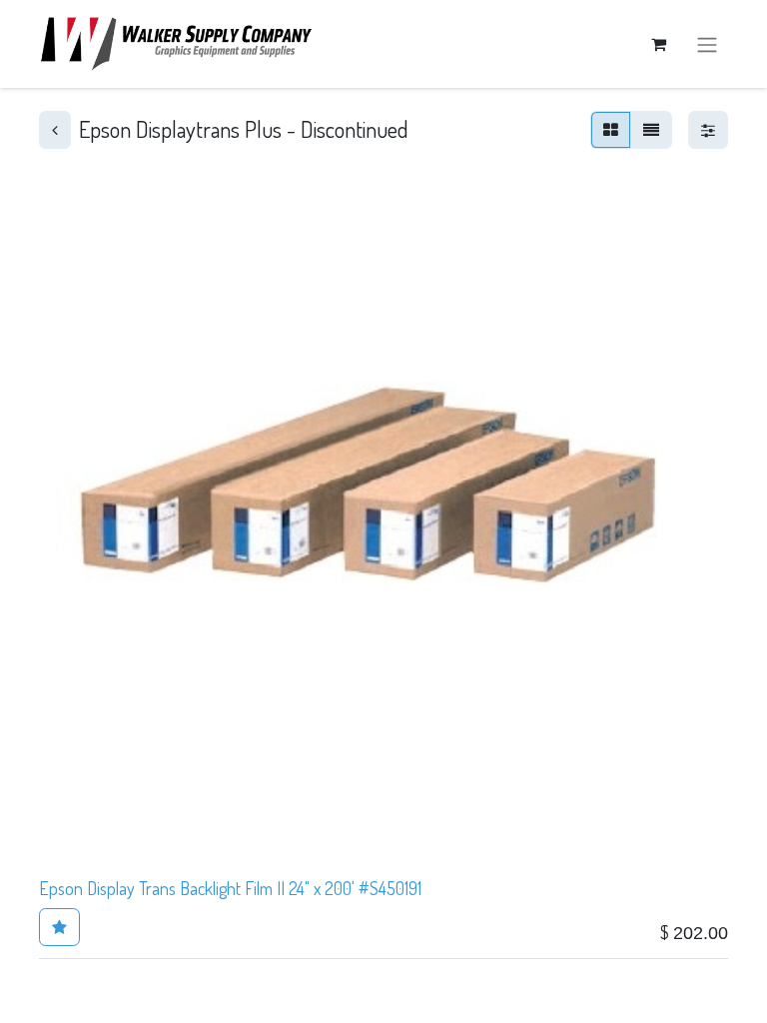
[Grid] (610, 130)
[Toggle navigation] (707, 44)
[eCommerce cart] (658, 44)
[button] (59, 927)
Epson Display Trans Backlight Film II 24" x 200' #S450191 (230, 888)
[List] (651, 130)
